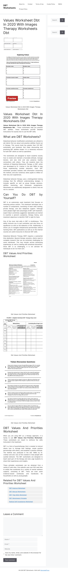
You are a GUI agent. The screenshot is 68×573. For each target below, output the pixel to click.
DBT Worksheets (9, 6)
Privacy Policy (23, 9)
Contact (30, 4)
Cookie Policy (51, 4)
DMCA (60, 4)
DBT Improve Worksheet (17, 488)
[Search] (62, 20)
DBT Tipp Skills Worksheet (18, 495)
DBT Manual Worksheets (17, 491)
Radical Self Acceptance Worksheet (21, 501)
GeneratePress (44, 570)
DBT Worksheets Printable (18, 498)
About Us (21, 4)
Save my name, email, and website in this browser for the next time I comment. (23, 554)
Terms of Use (40, 4)
